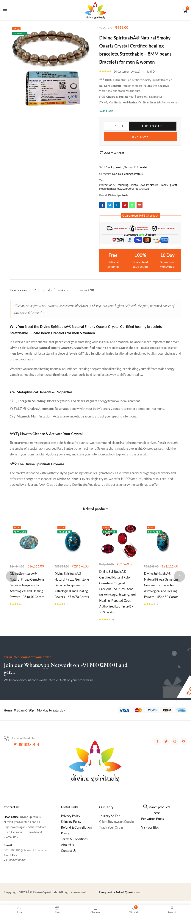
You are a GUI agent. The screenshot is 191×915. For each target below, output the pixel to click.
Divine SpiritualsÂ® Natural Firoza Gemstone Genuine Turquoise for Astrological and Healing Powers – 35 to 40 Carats (27, 585)
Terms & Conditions (74, 839)
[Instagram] (175, 741)
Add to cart (153, 126)
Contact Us (68, 851)
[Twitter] (166, 741)
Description (18, 290)
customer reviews (126, 71)
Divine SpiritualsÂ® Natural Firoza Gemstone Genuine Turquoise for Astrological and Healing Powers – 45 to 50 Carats (161, 585)
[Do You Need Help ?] (6, 738)
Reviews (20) (85, 290)
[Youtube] (183, 741)
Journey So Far (109, 816)
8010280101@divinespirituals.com (25, 850)
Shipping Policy (71, 822)
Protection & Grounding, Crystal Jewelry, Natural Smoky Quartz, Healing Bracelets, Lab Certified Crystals (138, 186)
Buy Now (140, 136)
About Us (67, 845)
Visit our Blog (150, 827)
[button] (140, 215)
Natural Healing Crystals (127, 173)
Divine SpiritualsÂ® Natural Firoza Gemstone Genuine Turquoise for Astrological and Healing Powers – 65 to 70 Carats (71, 585)
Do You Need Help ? (25, 738)
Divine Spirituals (118, 195)
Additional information (51, 290)
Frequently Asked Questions (119, 892)
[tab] (22, 291)
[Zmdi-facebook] (157, 741)
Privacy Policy (70, 816)
